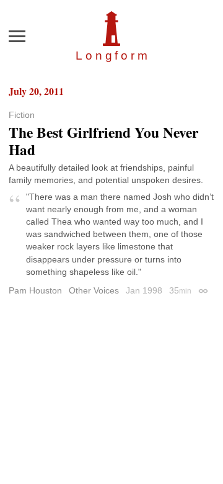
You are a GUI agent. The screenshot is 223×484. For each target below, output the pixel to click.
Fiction (22, 114)
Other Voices (94, 290)
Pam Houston (35, 290)
